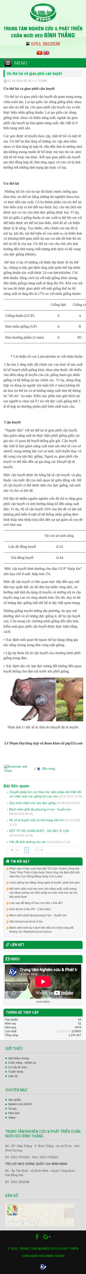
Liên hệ (13, 1076)
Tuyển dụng (15, 1071)
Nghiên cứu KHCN (20, 1104)
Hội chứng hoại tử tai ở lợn (26, 921)
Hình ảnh (14, 1113)
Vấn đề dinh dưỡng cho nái (27, 842)
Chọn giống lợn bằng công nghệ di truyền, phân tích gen (44, 882)
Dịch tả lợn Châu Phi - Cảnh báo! (30, 909)
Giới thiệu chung (18, 1058)
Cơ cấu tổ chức (17, 1067)
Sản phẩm (14, 1099)
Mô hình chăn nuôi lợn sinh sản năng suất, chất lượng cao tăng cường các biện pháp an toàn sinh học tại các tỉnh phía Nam (43, 892)
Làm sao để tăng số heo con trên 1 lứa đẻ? (36, 903)
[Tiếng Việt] (39, 52)
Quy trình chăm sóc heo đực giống (32, 803)
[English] (46, 52)
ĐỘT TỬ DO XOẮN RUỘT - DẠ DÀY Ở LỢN (39, 831)
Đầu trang (48, 768)
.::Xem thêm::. (43, 1001)
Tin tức (12, 1108)
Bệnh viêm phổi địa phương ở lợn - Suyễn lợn (40, 809)
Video (12, 1117)
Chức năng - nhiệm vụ (22, 1062)
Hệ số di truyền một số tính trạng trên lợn (36, 820)
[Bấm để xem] (39, 1214)
